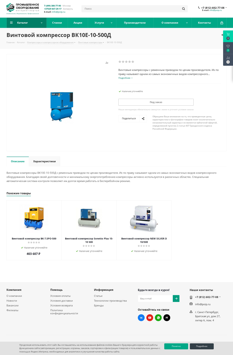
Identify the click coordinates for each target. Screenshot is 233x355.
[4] (129, 61)
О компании (14, 295)
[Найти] (183, 8)
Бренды (99, 305)
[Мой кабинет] (222, 23)
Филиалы (12, 310)
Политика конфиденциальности (64, 311)
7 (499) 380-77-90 (52, 5)
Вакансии (12, 305)
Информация (103, 290)
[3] (126, 61)
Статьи (98, 295)
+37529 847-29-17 (52, 8)
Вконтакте (141, 317)
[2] (123, 61)
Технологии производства (110, 300)
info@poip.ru (58, 11)
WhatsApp (158, 317)
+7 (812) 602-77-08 (212, 7)
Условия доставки (61, 300)
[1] (120, 61)
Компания (13, 290)
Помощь (56, 290)
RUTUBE (166, 317)
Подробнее (201, 346)
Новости (11, 300)
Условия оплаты (60, 295)
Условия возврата (61, 305)
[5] (133, 61)
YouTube (149, 317)
